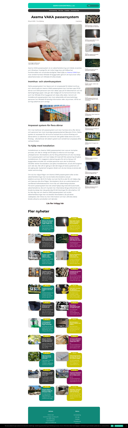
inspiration (79, 21)
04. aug (47, 252)
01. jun (46, 370)
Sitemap (77, 423)
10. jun (74, 336)
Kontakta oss (75, 10)
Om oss (60, 10)
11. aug (74, 218)
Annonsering (53, 10)
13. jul (46, 268)
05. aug (74, 235)
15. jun (46, 336)
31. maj (74, 370)
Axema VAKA (72, 72)
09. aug (47, 235)
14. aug (47, 218)
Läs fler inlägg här (55, 203)
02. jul (74, 285)
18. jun (74, 319)
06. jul (46, 285)
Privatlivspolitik (118, 425)
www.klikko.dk (52, 422)
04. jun (47, 353)
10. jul (74, 268)
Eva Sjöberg (40, 21)
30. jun (74, 302)
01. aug (74, 252)
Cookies (67, 10)
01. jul (46, 302)
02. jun (74, 353)
